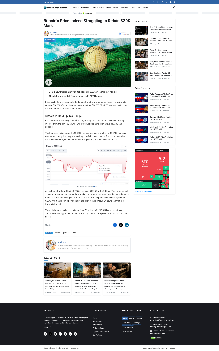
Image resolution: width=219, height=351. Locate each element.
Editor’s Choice (98, 7)
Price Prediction (128, 331)
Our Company (143, 7)
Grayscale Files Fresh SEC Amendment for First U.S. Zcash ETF (162, 41)
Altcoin (131, 318)
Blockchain (126, 323)
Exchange (136, 323)
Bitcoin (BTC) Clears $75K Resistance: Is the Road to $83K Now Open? (55, 283)
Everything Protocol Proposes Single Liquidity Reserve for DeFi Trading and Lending (161, 64)
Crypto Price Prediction (101, 331)
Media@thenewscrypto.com (160, 327)
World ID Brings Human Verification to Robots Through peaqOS (161, 52)
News (75, 7)
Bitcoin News (50, 40)
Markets (84, 7)
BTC (74, 233)
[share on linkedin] (127, 225)
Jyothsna (53, 32)
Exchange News (98, 328)
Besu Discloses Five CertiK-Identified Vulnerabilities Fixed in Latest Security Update (161, 75)
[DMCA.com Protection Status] (156, 338)
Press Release (112, 7)
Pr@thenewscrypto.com (159, 333)
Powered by (139, 191)
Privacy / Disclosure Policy (151, 348)
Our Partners (97, 335)
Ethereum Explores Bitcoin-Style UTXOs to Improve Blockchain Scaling (115, 283)
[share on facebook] (115, 225)
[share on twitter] (121, 225)
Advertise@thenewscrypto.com (162, 320)
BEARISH (58, 233)
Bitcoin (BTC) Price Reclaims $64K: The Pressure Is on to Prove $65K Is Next (86, 283)
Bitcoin (48, 102)
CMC (94, 186)
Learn (133, 7)
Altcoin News (97, 321)
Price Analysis (128, 327)
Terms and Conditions (168, 348)
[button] (174, 7)
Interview (124, 7)
